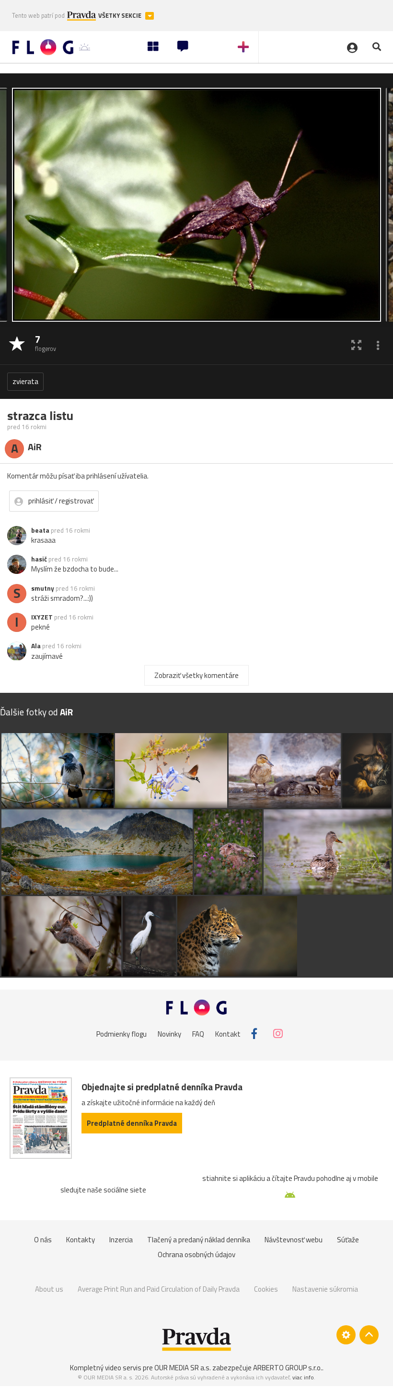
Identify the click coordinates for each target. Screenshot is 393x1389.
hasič (39, 559)
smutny (42, 588)
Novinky (169, 1033)
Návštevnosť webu (294, 1240)
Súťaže (348, 1240)
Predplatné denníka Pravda (132, 1123)
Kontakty (80, 1240)
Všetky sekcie (120, 15)
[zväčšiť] (356, 344)
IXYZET (42, 617)
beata (40, 530)
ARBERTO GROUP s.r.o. (287, 1367)
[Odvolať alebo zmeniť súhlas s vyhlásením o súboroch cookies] (346, 1334)
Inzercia (121, 1240)
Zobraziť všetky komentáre (196, 675)
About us (49, 1289)
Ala (36, 646)
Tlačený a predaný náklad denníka (198, 1240)
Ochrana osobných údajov (196, 1254)
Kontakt (228, 1033)
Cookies (266, 1289)
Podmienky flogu (121, 1033)
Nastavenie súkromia (325, 1289)
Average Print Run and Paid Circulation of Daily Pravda (159, 1289)
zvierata (25, 381)
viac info (303, 1377)
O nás (43, 1240)
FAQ (198, 1033)
